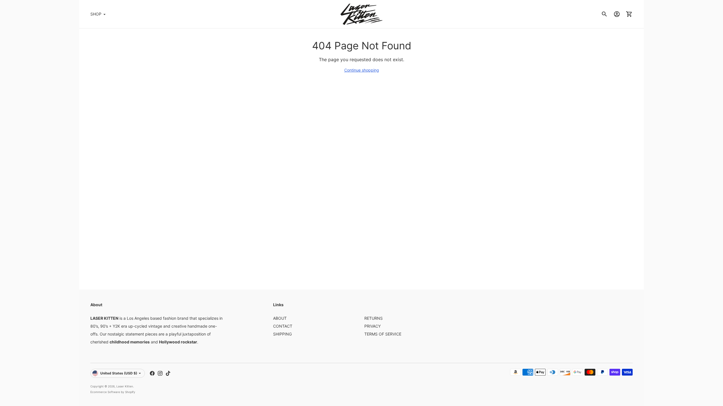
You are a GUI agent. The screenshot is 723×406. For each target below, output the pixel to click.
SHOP (95, 14)
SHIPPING (282, 334)
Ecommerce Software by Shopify (112, 392)
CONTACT (282, 326)
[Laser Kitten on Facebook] (152, 373)
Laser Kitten (124, 386)
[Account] (617, 14)
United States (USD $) (118, 373)
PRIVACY (372, 326)
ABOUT (280, 318)
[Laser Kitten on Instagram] (160, 373)
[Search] (604, 14)
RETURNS (373, 318)
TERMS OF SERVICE (382, 334)
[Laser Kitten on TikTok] (168, 373)
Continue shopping (361, 70)
